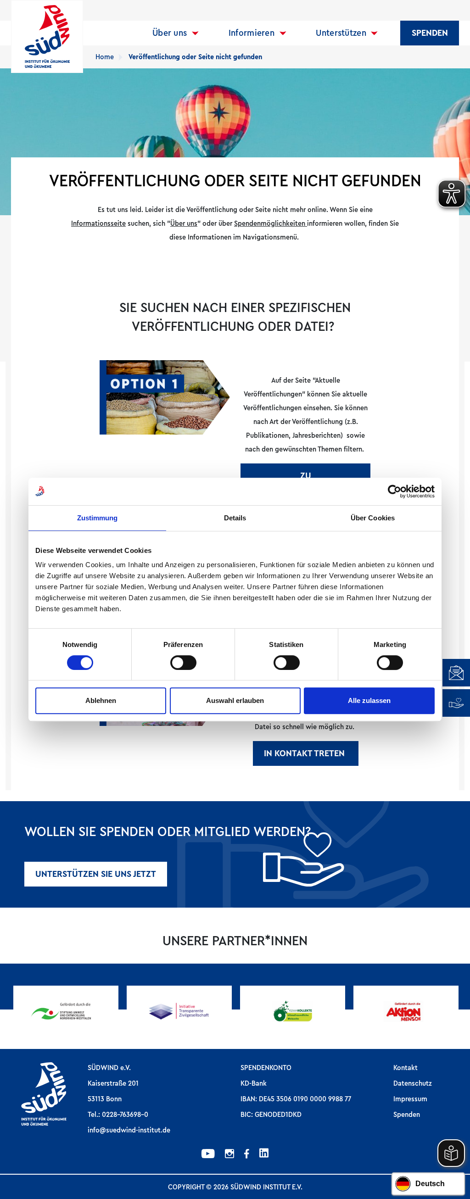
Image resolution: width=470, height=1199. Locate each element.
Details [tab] (235, 518)
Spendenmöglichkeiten (270, 223)
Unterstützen (341, 33)
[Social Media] (208, 1155)
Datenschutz (412, 1083)
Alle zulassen (369, 700)
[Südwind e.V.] (47, 36)
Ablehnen (100, 700)
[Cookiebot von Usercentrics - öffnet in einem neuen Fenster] (394, 491)
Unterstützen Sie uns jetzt (95, 874)
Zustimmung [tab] (97, 518)
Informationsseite (98, 223)
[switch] (183, 662)
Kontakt (405, 1067)
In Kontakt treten (305, 753)
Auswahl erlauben (235, 700)
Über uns (169, 33)
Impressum (410, 1099)
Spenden (430, 33)
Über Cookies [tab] (373, 518)
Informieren (251, 33)
